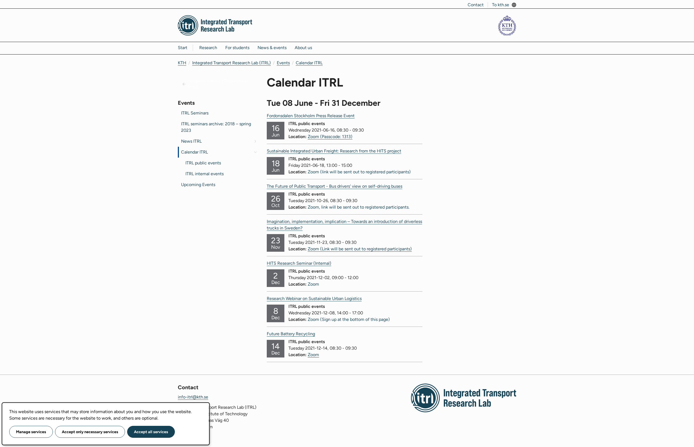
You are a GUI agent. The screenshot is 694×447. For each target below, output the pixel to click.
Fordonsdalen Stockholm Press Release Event (311, 115)
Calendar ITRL (309, 62)
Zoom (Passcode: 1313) (330, 136)
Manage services (31, 431)
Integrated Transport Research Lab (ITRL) (231, 62)
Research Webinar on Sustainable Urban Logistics (314, 298)
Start (182, 47)
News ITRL (191, 141)
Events (283, 62)
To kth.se (500, 4)
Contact (476, 4)
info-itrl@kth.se (193, 397)
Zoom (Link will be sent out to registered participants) (360, 248)
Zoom (313, 354)
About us (303, 47)
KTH (182, 62)
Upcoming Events (198, 184)
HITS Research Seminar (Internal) (299, 263)
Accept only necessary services (90, 431)
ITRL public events (203, 162)
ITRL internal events (204, 173)
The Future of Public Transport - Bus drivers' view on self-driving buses (334, 186)
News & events (272, 47)
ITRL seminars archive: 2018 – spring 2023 (216, 127)
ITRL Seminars (194, 113)
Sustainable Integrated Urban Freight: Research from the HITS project (334, 151)
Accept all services (151, 431)
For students (237, 47)
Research (208, 47)
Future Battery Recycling (291, 333)
